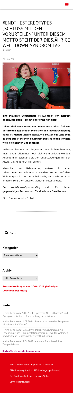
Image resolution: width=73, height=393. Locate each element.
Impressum (36, 364)
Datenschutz (48, 364)
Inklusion (7, 50)
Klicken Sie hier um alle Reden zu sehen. (22, 351)
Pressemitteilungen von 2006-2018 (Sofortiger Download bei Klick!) (30, 288)
